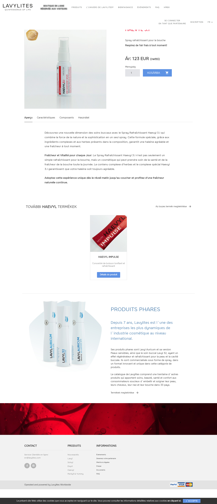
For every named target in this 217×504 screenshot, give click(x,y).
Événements (144, 7)
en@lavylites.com (32, 458)
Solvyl (70, 462)
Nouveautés (73, 455)
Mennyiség (130, 67)
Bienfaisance (125, 7)
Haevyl (71, 470)
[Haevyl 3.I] (65, 68)
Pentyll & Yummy (76, 474)
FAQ (157, 7)
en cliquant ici (174, 501)
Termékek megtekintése (122, 392)
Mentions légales (102, 462)
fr (209, 22)
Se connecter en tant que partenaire (172, 22)
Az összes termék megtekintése (171, 206)
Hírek (167, 7)
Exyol (70, 466)
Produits (77, 7)
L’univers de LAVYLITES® (100, 7)
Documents (100, 470)
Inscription (196, 22)
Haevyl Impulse (108, 257)
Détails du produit (108, 274)
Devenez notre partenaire (106, 458)
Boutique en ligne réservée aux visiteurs (54, 7)
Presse (98, 466)
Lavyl (70, 458)
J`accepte (192, 501)
